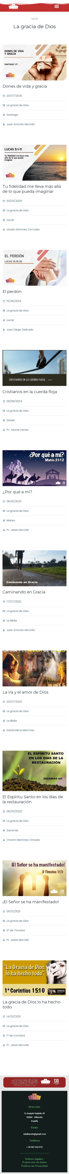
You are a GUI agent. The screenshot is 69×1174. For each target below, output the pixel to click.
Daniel (11, 420)
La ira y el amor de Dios (25, 692)
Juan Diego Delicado (20, 330)
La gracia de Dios (18, 105)
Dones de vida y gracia (25, 86)
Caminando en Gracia (24, 592)
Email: (34, 1127)
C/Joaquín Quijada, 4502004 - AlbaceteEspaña (34, 1117)
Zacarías (12, 830)
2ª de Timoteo (16, 930)
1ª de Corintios (16, 1035)
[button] (56, 6)
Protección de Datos (34, 1162)
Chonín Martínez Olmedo (23, 840)
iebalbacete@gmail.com (34, 1134)
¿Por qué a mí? (17, 491)
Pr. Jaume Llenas (17, 430)
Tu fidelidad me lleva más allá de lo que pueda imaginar (32, 189)
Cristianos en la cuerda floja (30, 391)
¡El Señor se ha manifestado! (31, 901)
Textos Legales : (34, 1158)
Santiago (12, 115)
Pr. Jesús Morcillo (18, 530)
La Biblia (12, 620)
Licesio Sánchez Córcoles (23, 229)
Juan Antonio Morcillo (21, 124)
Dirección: (34, 1106)
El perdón (12, 291)
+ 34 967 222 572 (34, 1147)
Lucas (10, 220)
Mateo (11, 520)
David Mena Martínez (20, 730)
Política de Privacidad (34, 1165)
